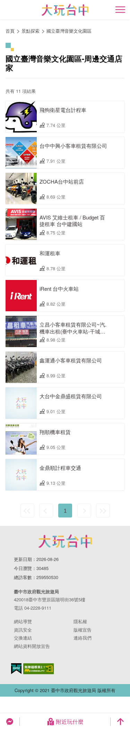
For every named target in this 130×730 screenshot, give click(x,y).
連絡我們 (82, 637)
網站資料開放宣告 (32, 646)
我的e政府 (16, 668)
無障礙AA (38, 668)
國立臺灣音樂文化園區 (69, 30)
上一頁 (46, 511)
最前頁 (27, 511)
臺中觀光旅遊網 (65, 10)
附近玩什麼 (70, 721)
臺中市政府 (65, 541)
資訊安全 (23, 629)
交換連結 (23, 637)
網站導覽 (23, 621)
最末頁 (103, 511)
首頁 (10, 30)
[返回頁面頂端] (120, 721)
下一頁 (84, 511)
